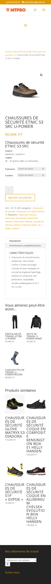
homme (17, 225)
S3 (15, 55)
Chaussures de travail (22, 51)
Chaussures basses (27, 214)
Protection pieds (29, 225)
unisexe (15, 228)
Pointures (10, 169)
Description (15, 240)
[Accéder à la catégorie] (7, 564)
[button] (41, 75)
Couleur (9, 175)
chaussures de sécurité (15, 218)
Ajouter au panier (20, 197)
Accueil (8, 51)
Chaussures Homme (22, 221)
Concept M (38, 221)
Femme (40, 211)
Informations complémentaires (25, 245)
